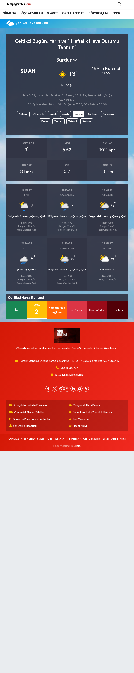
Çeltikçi (79, 114)
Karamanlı (108, 114)
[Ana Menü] (124, 4)
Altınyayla (38, 114)
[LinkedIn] (73, 389)
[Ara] (119, 4)
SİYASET (52, 13)
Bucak (53, 114)
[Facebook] (48, 389)
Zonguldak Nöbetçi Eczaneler (31, 405)
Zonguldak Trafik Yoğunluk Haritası (92, 412)
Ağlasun (23, 114)
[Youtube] (80, 389)
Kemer (45, 121)
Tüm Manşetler (81, 419)
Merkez (58, 121)
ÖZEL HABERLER (73, 13)
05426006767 (69, 368)
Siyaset (41, 439)
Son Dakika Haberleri (25, 426)
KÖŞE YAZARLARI (31, 13)
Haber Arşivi (80, 426)
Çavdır (65, 114)
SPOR (116, 13)
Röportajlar (72, 439)
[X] (54, 389)
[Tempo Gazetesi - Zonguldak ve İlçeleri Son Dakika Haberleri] (19, 4)
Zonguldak (95, 439)
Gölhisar (93, 114)
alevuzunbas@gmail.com (69, 374)
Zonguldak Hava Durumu (87, 405)
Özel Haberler (55, 439)
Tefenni (72, 121)
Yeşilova (86, 121)
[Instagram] (67, 389)
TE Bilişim (75, 446)
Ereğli (106, 439)
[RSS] (86, 389)
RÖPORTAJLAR (98, 13)
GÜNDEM (9, 13)
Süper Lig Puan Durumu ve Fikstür (32, 419)
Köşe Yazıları (28, 439)
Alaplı (114, 439)
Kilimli (123, 439)
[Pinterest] (61, 389)
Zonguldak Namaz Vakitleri (29, 412)
